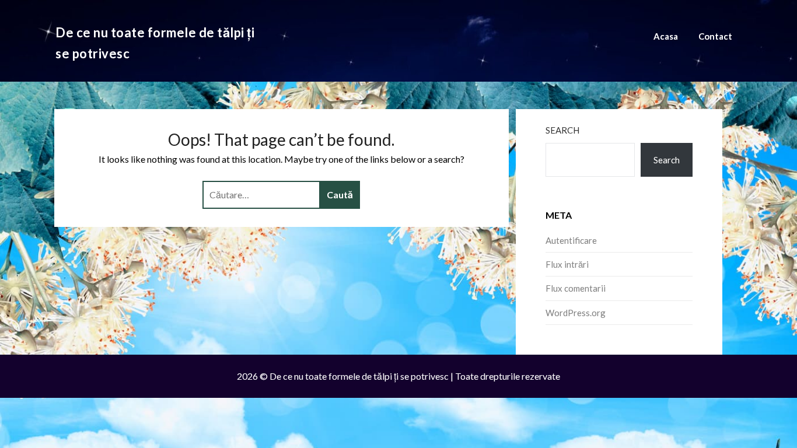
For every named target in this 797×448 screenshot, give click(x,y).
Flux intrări (567, 264)
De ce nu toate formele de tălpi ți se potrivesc (154, 42)
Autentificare (571, 240)
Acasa (665, 36)
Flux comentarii (576, 288)
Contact (715, 36)
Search (562, 130)
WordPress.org (576, 312)
